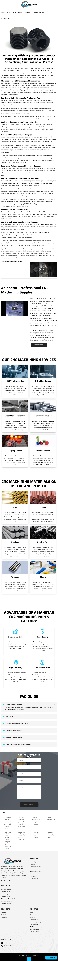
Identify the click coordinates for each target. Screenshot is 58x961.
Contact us (32, 917)
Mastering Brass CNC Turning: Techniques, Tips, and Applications (21, 821)
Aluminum (15, 542)
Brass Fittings (4, 912)
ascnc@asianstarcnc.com (9, 943)
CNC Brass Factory (34, 924)
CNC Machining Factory (35, 922)
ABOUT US (37, 12)
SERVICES (10, 12)
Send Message (29, 804)
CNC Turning (33, 862)
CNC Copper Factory (34, 931)
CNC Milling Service (43, 381)
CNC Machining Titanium (6, 901)
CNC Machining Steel (5, 896)
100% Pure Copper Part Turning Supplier (36, 834)
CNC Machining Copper (6, 891)
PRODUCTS (28, 12)
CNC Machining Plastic (6, 903)
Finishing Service (43, 450)
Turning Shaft (4, 915)
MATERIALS (19, 12)
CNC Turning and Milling (35, 866)
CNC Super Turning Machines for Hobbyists (50, 834)
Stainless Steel (43, 542)
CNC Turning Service (15, 381)
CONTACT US (5, 19)
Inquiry (52, 958)
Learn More (38, 345)
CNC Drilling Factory (34, 927)
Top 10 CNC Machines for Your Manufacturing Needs (36, 821)
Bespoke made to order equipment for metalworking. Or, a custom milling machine (7, 822)
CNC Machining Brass (6, 889)
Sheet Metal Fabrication (15, 415)
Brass (15, 507)
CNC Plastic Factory (34, 929)
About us (32, 912)
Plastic (43, 577)
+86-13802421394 (8, 945)
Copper (43, 507)
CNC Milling (32, 864)
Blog (31, 915)
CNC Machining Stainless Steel (8, 899)
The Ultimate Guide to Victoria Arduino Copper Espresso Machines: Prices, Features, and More (7, 840)
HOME (3, 12)
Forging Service (15, 450)
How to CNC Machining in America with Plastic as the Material (22, 835)
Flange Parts (4, 917)
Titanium (15, 577)
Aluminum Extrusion (43, 415)
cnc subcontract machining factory (11, 261)
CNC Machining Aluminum (7, 894)
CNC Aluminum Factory (35, 934)
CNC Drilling (32, 869)
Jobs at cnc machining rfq (51, 818)
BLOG (44, 12)
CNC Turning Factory (34, 919)
